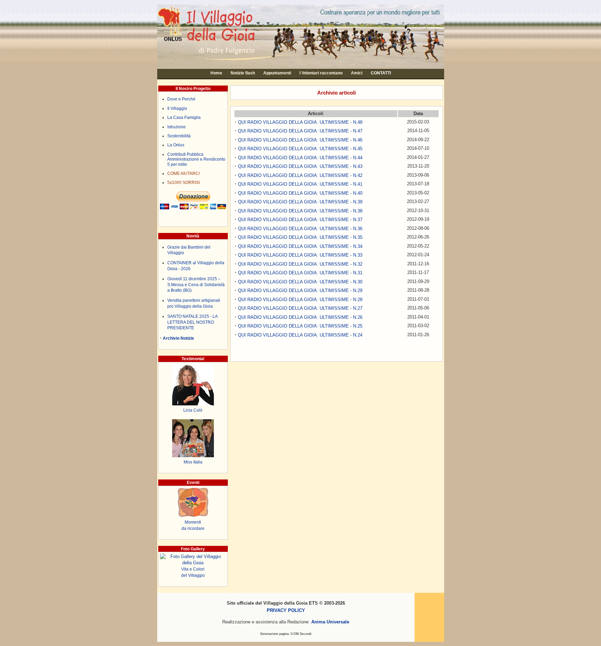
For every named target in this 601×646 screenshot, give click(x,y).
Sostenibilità (179, 136)
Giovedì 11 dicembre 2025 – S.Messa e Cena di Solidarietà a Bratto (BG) (196, 284)
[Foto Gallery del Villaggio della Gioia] (193, 562)
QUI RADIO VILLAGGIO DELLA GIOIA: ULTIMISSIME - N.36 (300, 228)
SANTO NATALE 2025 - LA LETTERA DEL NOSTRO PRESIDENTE (192, 322)
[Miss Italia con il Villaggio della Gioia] (193, 455)
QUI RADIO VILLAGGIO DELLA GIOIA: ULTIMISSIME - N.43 (300, 166)
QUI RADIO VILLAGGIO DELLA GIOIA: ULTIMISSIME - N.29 (300, 290)
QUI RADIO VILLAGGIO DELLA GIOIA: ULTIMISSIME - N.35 (300, 237)
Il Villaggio (177, 108)
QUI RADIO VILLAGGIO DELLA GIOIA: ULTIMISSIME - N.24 (300, 335)
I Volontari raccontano (321, 73)
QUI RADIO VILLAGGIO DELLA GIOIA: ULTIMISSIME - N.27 (300, 308)
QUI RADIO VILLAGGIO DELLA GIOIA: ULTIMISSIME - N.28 (300, 299)
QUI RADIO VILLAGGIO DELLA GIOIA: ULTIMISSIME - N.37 (300, 219)
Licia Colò (192, 410)
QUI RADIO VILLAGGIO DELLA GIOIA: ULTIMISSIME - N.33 (300, 255)
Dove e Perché (181, 99)
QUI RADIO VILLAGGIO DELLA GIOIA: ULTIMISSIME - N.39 (300, 201)
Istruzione (176, 126)
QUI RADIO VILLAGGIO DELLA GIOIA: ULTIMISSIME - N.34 (300, 246)
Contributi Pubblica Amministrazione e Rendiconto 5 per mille (196, 159)
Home (216, 73)
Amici (356, 73)
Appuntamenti (277, 73)
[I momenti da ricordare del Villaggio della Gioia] (193, 515)
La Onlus (175, 145)
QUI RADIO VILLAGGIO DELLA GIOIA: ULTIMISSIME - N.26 (300, 317)
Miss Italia (193, 462)
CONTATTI (381, 73)
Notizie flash (243, 73)
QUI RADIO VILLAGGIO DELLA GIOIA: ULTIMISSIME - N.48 (300, 122)
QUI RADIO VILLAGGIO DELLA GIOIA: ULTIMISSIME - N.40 (300, 193)
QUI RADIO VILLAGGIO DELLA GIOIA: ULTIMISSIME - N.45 (300, 148)
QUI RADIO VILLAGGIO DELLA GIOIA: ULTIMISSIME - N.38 (300, 210)
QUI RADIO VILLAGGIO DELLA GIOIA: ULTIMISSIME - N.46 (300, 140)
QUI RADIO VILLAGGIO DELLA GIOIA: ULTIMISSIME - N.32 (300, 264)
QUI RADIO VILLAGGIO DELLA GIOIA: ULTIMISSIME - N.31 (300, 272)
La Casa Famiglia (184, 117)
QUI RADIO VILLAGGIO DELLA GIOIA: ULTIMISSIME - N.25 (300, 326)
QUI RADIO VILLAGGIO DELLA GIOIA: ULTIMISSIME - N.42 (300, 175)
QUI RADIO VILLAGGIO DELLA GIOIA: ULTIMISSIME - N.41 (300, 184)
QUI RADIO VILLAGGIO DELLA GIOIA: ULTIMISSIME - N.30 (300, 281)
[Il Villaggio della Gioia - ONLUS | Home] (300, 65)
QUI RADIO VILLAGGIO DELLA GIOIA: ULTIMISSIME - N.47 (300, 131)
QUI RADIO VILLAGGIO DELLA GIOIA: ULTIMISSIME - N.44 (300, 157)
